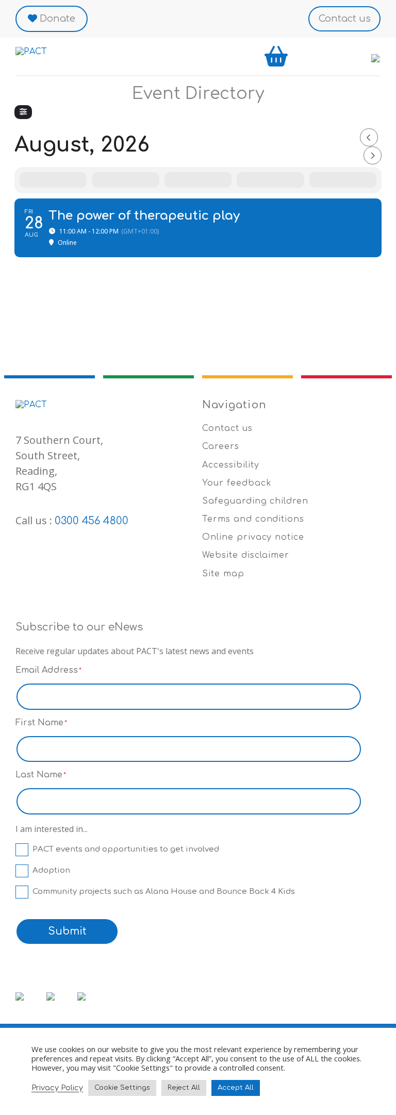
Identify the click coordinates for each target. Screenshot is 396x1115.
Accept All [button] (236, 1087)
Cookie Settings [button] (122, 1087)
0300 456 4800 (91, 521)
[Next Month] (373, 155)
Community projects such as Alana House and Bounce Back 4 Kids (163, 891)
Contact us (345, 18)
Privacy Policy (57, 1088)
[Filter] (23, 112)
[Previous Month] (369, 137)
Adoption (51, 870)
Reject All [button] (184, 1087)
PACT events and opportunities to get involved (125, 849)
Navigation (234, 405)
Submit (67, 931)
